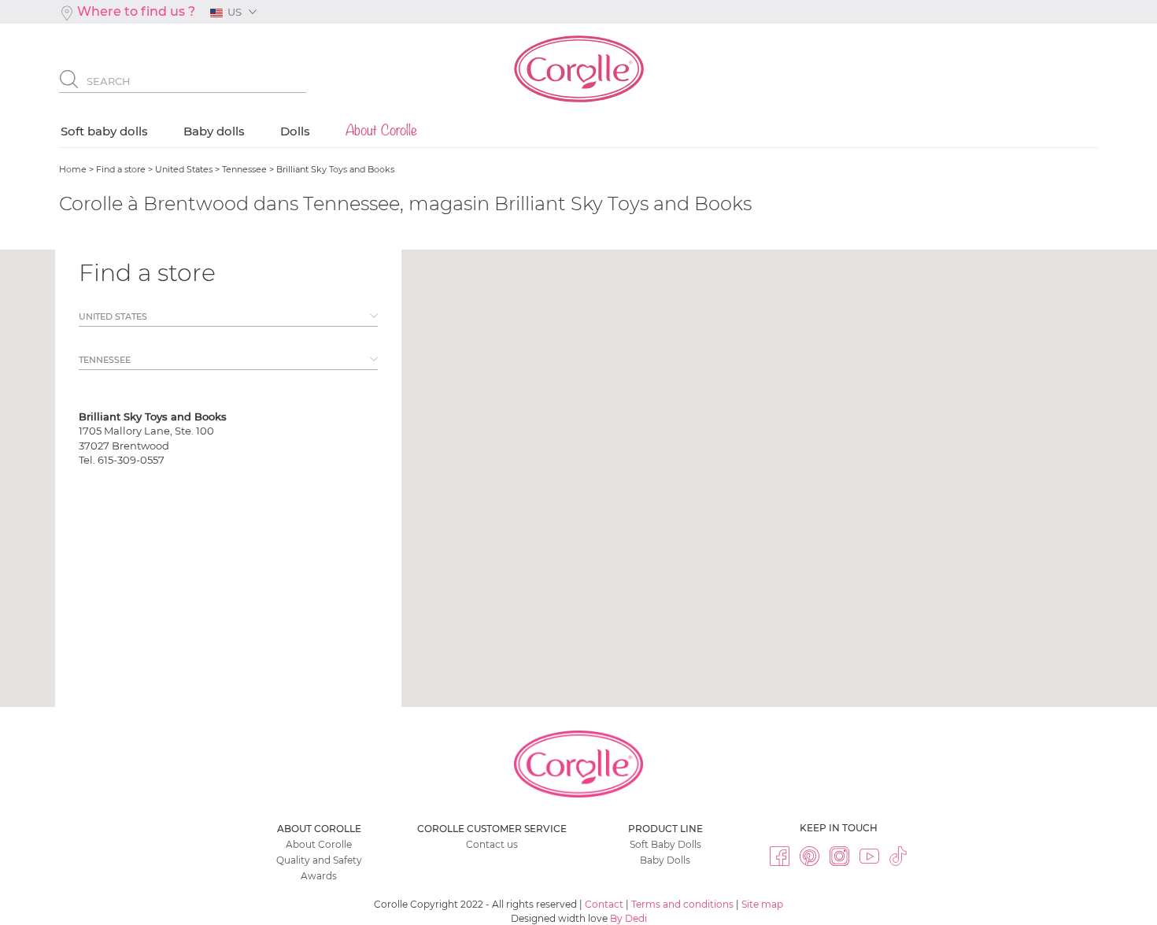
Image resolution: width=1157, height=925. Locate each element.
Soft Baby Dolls (665, 844)
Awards (319, 876)
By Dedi (628, 918)
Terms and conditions (682, 904)
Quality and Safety (319, 860)
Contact (604, 904)
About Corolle (319, 844)
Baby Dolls (665, 860)
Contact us (492, 844)
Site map (762, 904)
